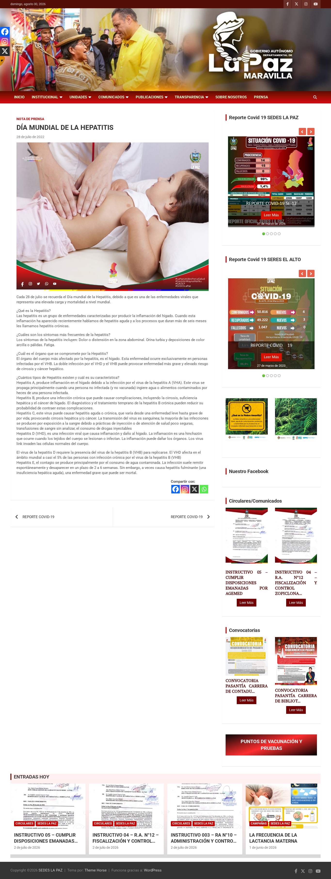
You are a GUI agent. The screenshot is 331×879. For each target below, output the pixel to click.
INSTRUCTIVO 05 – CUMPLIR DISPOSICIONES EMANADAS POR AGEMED (247, 582)
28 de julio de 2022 (30, 137)
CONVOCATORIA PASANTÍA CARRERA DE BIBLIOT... (296, 696)
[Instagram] (185, 489)
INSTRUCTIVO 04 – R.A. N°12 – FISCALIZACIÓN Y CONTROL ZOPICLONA (126, 841)
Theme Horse (96, 870)
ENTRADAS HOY (31, 777)
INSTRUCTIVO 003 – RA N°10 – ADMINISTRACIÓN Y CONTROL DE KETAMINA (204, 841)
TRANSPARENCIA (189, 97)
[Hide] (2, 60)
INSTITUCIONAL (45, 97)
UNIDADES (78, 97)
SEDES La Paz (46, 823)
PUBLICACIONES (149, 97)
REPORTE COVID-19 (38, 517)
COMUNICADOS (111, 97)
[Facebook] (175, 489)
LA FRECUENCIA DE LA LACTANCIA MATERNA (273, 838)
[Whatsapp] (204, 489)
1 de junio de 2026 (262, 847)
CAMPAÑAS (259, 823)
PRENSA (261, 97)
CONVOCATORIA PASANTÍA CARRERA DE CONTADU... (247, 686)
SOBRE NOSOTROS (231, 97)
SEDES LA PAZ (51, 870)
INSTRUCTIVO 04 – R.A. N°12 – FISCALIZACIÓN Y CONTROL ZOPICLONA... (296, 582)
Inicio (19, 97)
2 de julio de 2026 (27, 847)
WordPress (153, 870)
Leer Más (271, 215)
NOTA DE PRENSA (30, 119)
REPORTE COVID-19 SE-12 (271, 203)
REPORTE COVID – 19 (271, 345)
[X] (194, 489)
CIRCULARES (24, 823)
